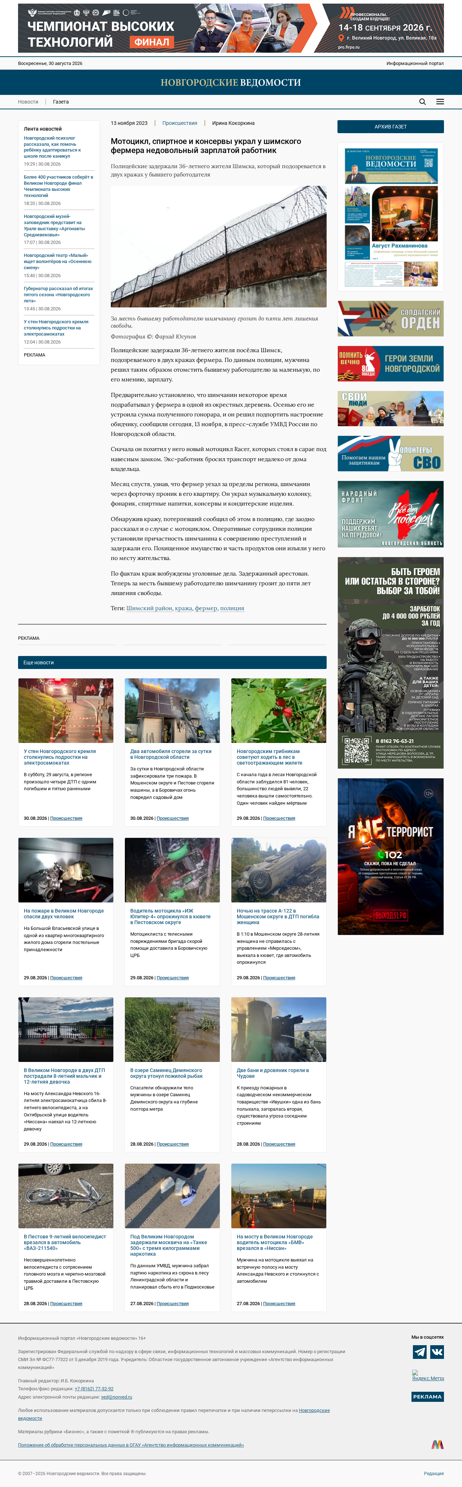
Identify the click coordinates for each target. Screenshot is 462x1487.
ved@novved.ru (116, 1397)
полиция (232, 608)
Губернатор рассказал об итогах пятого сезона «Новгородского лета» (58, 294)
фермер (206, 608)
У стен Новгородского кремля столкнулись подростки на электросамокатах (56, 328)
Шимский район (149, 608)
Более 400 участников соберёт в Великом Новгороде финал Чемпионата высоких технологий (58, 186)
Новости (28, 102)
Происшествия (179, 123)
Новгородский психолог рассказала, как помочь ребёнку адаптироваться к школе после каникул (52, 147)
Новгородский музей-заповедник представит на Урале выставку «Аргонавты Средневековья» (54, 225)
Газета (61, 102)
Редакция (434, 1473)
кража (183, 608)
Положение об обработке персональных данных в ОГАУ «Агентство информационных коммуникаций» (131, 1445)
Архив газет (391, 127)
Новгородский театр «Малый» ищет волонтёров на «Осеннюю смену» (58, 261)
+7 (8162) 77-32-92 (94, 1388)
